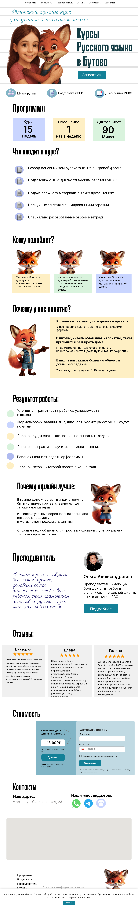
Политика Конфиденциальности (63, 887)
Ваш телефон (84, 745)
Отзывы (81, 2)
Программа (29, 2)
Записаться (92, 75)
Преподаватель (64, 2)
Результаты (46, 2)
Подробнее (101, 609)
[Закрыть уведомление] (136, 891)
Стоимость (95, 2)
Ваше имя (85, 734)
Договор (53, 757)
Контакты (109, 2)
